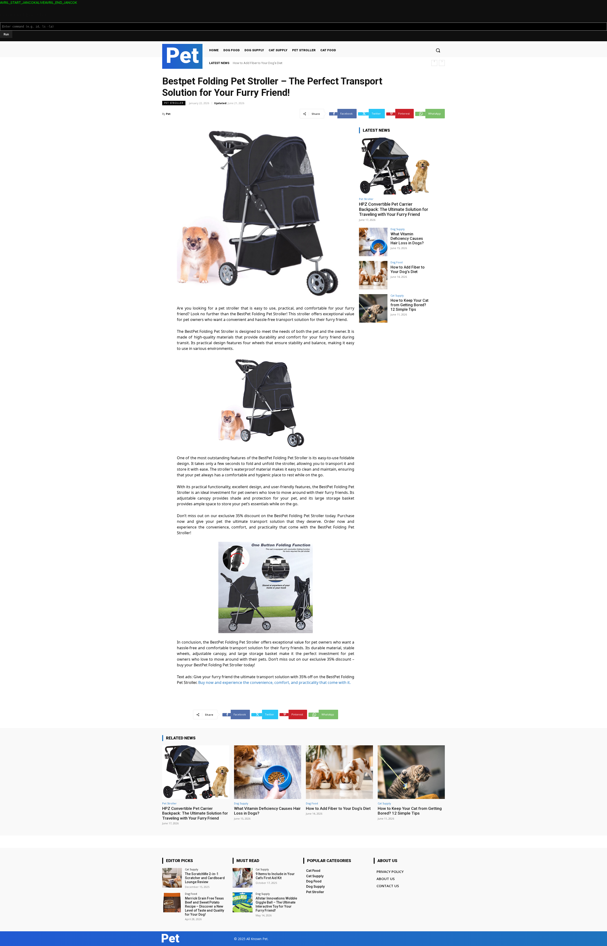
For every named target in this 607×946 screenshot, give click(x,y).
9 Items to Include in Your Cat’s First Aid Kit (275, 876)
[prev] (434, 63)
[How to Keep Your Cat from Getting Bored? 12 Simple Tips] (373, 308)
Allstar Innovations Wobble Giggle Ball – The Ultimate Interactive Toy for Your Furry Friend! (276, 904)
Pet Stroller (174, 103)
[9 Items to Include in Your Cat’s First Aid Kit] (242, 878)
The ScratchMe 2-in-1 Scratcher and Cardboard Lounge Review (205, 878)
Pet (168, 114)
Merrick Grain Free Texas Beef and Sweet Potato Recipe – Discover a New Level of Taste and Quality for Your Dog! (204, 906)
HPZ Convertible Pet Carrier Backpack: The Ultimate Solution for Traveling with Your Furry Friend (393, 209)
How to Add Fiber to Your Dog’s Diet (408, 269)
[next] (442, 63)
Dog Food (397, 262)
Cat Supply (397, 295)
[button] (438, 50)
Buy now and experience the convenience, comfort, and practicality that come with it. (274, 682)
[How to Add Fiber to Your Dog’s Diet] (373, 275)
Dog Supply (398, 229)
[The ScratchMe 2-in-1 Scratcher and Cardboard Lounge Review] (172, 878)
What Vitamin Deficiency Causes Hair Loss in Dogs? (407, 238)
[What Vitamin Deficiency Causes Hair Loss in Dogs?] (373, 242)
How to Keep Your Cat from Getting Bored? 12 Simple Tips (272, 63)
